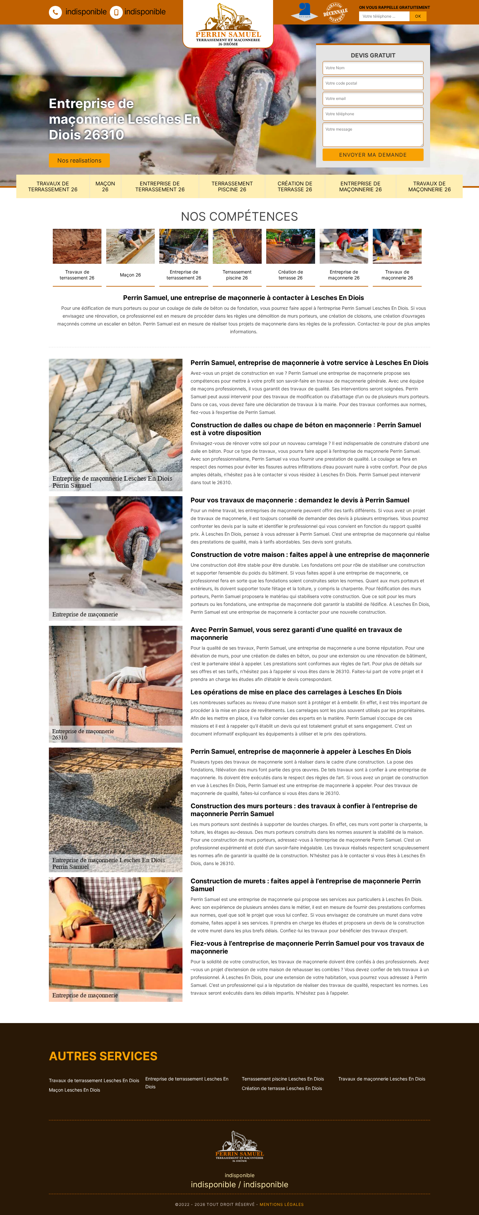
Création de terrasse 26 (295, 186)
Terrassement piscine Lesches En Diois (283, 1078)
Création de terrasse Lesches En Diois (282, 1088)
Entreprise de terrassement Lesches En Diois (186, 1082)
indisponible (85, 11)
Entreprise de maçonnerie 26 (360, 186)
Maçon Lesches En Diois (74, 1090)
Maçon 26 (105, 186)
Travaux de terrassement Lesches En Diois (94, 1080)
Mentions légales (282, 1204)
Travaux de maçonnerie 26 (429, 186)
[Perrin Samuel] (239, 1145)
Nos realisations (79, 160)
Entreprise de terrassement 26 (160, 186)
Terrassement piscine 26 (232, 186)
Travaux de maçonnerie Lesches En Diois (381, 1078)
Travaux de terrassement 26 (53, 186)
